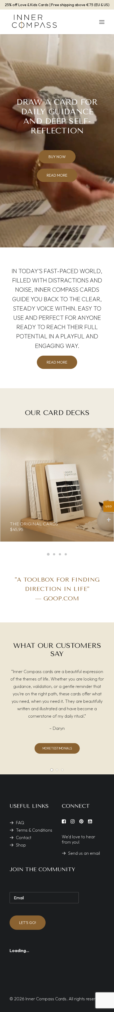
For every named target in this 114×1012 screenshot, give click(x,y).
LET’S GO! (27, 922)
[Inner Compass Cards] (34, 22)
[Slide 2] (54, 554)
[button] (102, 22)
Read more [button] (57, 175)
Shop (21, 845)
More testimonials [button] (57, 748)
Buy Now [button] (57, 156)
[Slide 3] (60, 554)
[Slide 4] (66, 554)
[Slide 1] (48, 554)
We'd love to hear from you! (78, 839)
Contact (23, 837)
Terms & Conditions (34, 830)
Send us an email (84, 853)
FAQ (20, 822)
